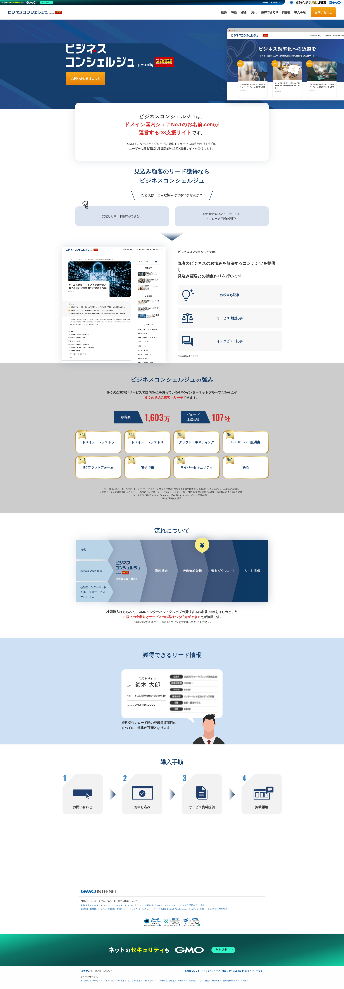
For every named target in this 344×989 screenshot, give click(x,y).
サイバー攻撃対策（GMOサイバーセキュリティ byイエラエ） (125, 909)
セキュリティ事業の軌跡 (217, 909)
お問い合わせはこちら (85, 78)
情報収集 (192, 981)
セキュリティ (149, 981)
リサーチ (181, 981)
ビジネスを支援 (134, 981)
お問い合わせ (323, 12)
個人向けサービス (230, 981)
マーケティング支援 (166, 981)
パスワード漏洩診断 (145, 905)
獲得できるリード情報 (275, 12)
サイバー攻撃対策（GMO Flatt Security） (171, 909)
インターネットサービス (90, 981)
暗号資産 (215, 981)
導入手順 (300, 12)
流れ (254, 12)
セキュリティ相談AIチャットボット (193, 905)
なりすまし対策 (197, 909)
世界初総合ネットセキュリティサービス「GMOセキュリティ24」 (107, 905)
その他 (243, 981)
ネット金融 (204, 981)
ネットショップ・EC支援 (114, 981)
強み (244, 12)
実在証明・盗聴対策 (89, 909)
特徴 (234, 12)
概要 (224, 12)
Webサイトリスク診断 (166, 905)
